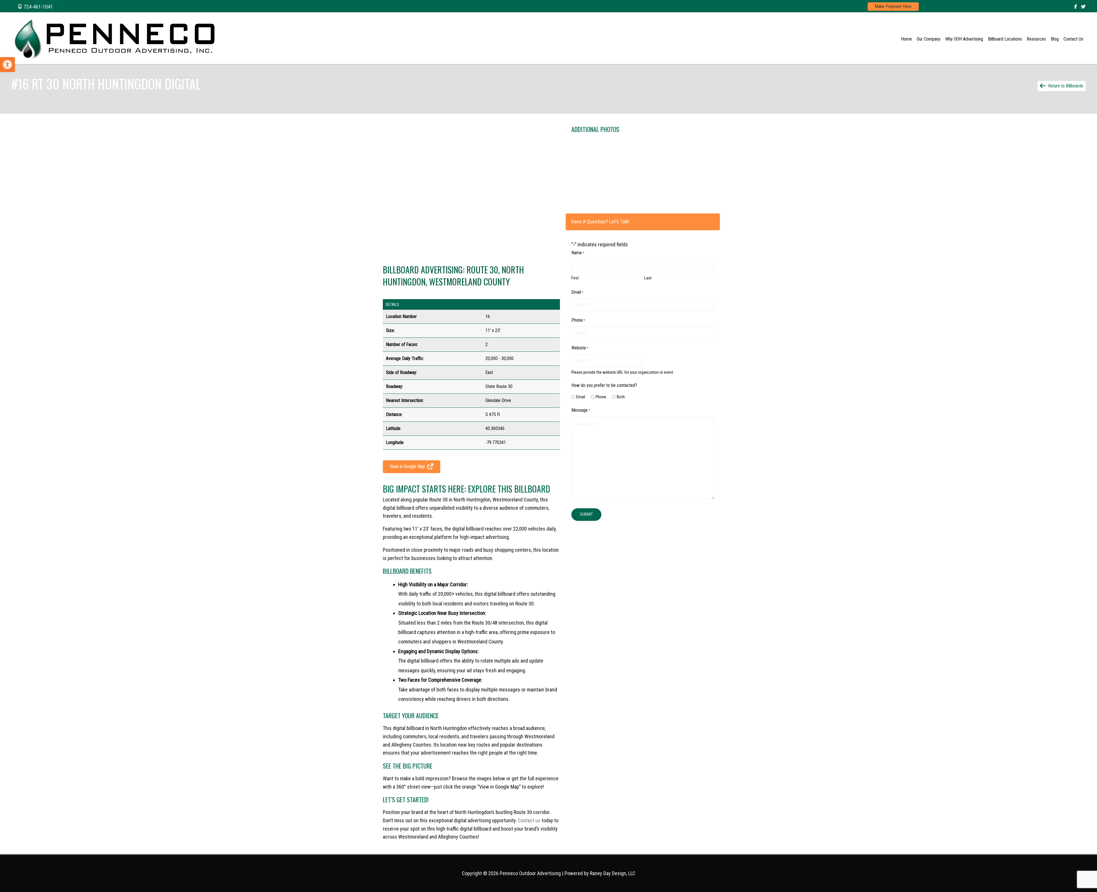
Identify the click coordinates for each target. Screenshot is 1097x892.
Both (621, 396)
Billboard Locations (1005, 39)
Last (648, 278)
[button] (34, 6)
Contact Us (1073, 39)
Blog (1055, 39)
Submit (586, 514)
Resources (1036, 39)
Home (906, 39)
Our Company (928, 39)
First (575, 278)
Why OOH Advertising (964, 39)
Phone (601, 396)
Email (580, 396)
